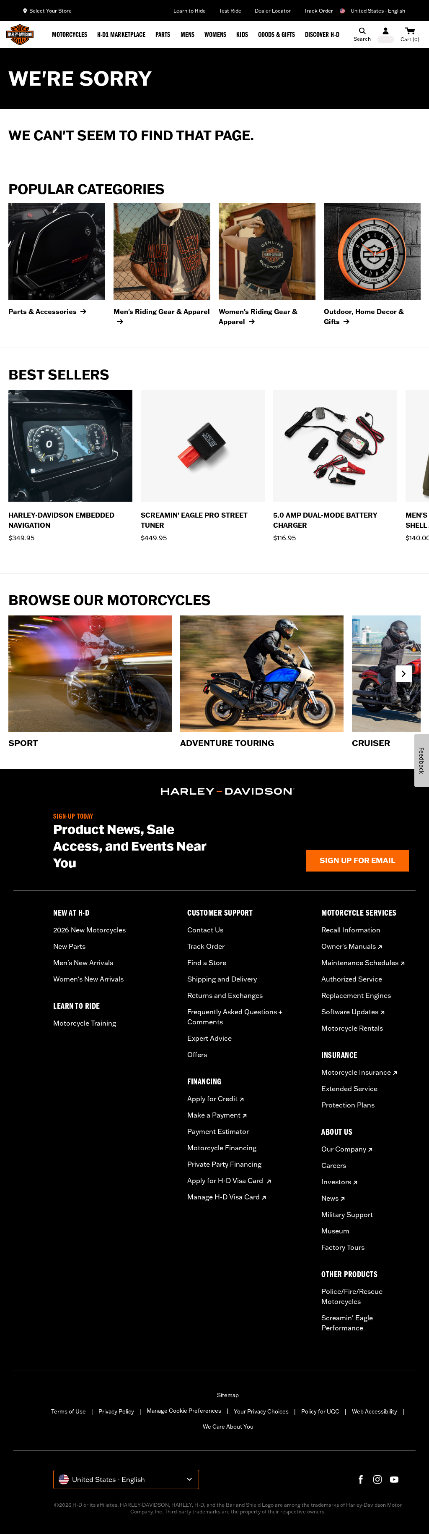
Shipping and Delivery (222, 979)
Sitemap (228, 1395)
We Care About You (228, 1426)
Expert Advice (209, 1038)
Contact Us (205, 930)
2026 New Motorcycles (89, 930)
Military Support (347, 1214)
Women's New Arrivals (88, 979)
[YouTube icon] (394, 1479)
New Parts (69, 946)
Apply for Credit (212, 1098)
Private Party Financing (224, 1164)
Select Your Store (50, 11)
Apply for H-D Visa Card (226, 1180)
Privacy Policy (116, 1411)
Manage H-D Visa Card (223, 1197)
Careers (333, 1165)
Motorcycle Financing (221, 1148)
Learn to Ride (189, 11)
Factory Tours (342, 1247)
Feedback (422, 760)
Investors (336, 1182)
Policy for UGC (320, 1411)
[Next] (412, 471)
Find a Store (206, 962)
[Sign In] (385, 35)
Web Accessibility (374, 1411)
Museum (335, 1231)
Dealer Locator (273, 11)
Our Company (343, 1149)
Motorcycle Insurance (356, 1072)
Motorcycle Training (84, 1023)
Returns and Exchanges (225, 995)
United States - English (378, 11)
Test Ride (230, 11)
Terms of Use (68, 1411)
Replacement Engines (356, 995)
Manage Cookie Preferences (184, 1410)
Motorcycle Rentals (352, 1028)
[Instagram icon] (377, 1479)
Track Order (318, 11)
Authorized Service (351, 979)
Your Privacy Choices (261, 1411)
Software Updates (349, 1012)
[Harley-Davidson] (228, 791)
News (330, 1198)
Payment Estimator (218, 1131)
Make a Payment (213, 1115)
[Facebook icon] (361, 1479)
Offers (197, 1054)
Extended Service (349, 1088)
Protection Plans (348, 1105)
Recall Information (350, 930)
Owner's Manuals (348, 946)
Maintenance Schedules (359, 962)
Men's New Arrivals (83, 962)
